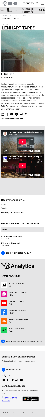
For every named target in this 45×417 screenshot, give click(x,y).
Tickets (28, 3)
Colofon (25, 413)
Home (5, 16)
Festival (15, 16)
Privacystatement (37, 413)
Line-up (26, 16)
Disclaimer (15, 413)
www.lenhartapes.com (14, 118)
